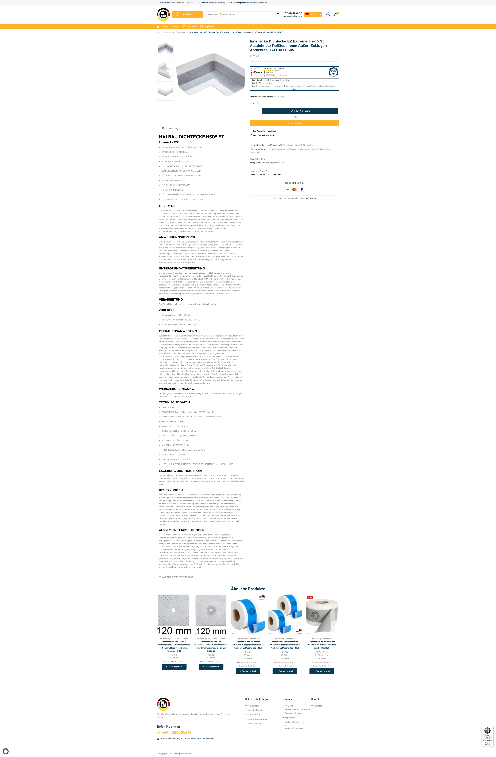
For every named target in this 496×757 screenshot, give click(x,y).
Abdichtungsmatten (258, 718)
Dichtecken (180, 32)
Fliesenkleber (254, 723)
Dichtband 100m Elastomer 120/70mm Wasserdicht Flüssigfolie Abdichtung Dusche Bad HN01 (285, 644)
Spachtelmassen (256, 710)
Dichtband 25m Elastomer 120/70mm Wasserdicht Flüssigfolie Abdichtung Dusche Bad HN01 (248, 644)
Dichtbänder (254, 638)
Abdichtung (169, 32)
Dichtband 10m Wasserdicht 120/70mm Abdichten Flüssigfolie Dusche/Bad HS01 (322, 644)
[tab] (201, 128)
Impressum (290, 717)
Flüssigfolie (253, 705)
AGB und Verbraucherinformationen (298, 707)
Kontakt (318, 705)
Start (159, 32)
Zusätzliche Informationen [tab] (178, 576)
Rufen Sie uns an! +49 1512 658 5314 (266, 174)
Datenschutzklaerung (295, 713)
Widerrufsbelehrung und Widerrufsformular (294, 725)
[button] (328, 14)
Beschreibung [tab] (170, 128)
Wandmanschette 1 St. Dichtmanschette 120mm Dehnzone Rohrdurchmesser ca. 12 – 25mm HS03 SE (211, 646)
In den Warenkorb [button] (186, 618)
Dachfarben (254, 714)
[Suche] (278, 14)
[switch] (487, 743)
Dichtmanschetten (179, 638)
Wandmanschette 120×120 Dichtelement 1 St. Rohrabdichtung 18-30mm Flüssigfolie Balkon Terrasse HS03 (174, 646)
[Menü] (491, 727)
